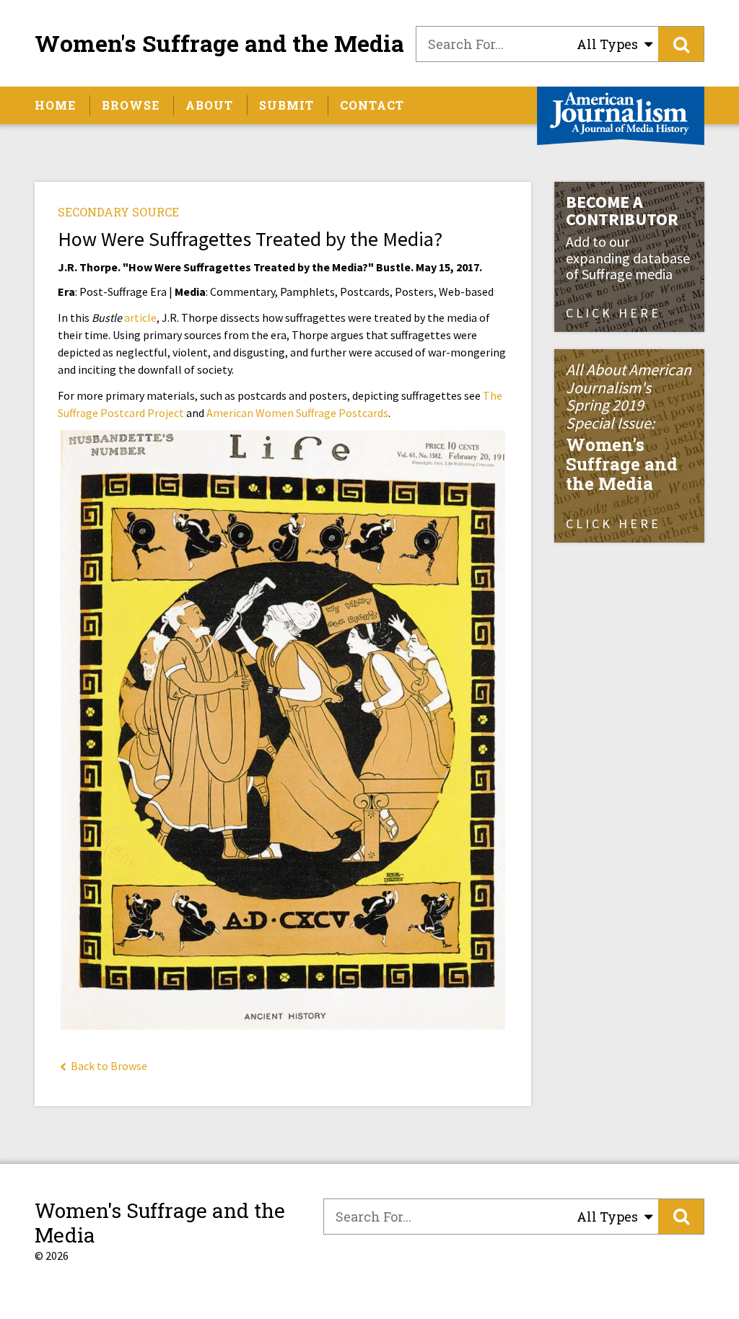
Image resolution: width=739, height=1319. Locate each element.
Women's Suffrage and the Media (219, 43)
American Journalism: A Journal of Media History (620, 116)
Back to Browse (108, 1066)
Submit (286, 105)
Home (55, 105)
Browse (130, 105)
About (209, 105)
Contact (372, 105)
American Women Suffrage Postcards (297, 413)
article (140, 317)
